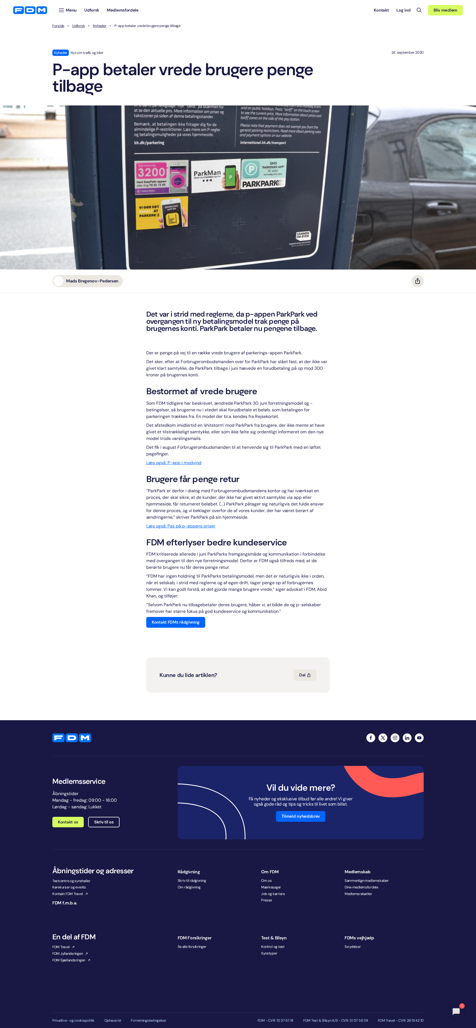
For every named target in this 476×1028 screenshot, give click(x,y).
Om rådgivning (189, 887)
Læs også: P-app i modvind (173, 463)
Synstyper (269, 953)
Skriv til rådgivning (192, 880)
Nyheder (99, 26)
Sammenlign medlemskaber (367, 880)
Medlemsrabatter (358, 893)
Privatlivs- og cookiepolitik (73, 1020)
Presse (266, 900)
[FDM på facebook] (370, 737)
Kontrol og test (273, 946)
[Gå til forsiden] (30, 10)
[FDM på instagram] (395, 737)
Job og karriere (273, 893)
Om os (266, 880)
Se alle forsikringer (192, 946)
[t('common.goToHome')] (71, 737)
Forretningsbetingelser (148, 1020)
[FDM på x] (382, 737)
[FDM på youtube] (419, 737)
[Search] (419, 10)
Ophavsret (112, 1020)
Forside (58, 26)
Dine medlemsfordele (361, 887)
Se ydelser (353, 946)
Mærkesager (271, 887)
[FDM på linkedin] (407, 737)
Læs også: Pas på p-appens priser (180, 526)
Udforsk (78, 26)
